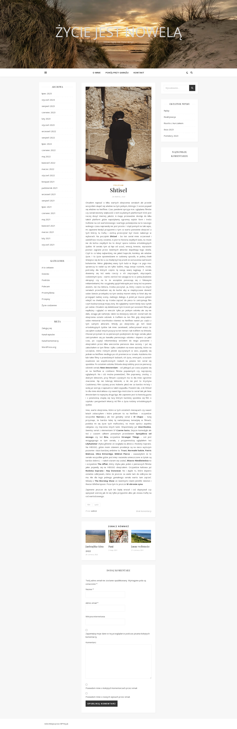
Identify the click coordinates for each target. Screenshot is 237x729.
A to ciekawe (48, 267)
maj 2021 (46, 219)
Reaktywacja (170, 117)
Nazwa (90, 589)
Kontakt (139, 72)
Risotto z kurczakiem (173, 123)
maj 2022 (46, 156)
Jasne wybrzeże (140, 546)
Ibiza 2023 (169, 129)
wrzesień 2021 (49, 194)
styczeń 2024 (48, 99)
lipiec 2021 (47, 206)
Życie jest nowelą (118, 32)
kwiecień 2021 (48, 225)
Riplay (166, 110)
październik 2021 (50, 188)
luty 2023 (46, 118)
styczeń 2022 (48, 175)
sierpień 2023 (48, 106)
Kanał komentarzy (50, 340)
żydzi (96, 505)
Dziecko (45, 273)
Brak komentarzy (143, 511)
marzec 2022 (48, 169)
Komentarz (91, 642)
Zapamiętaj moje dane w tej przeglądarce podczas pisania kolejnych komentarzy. (118, 635)
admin (94, 511)
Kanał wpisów (48, 334)
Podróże (46, 280)
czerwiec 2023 (49, 112)
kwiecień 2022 (48, 162)
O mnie (97, 72)
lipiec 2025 (47, 93)
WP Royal (64, 724)
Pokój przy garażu (117, 72)
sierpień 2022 (48, 137)
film (88, 505)
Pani (111, 546)
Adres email (92, 603)
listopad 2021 (48, 181)
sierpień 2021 (48, 200)
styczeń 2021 (48, 244)
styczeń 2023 (48, 125)
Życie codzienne (49, 305)
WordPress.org (49, 347)
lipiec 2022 (47, 144)
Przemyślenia (48, 292)
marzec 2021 (48, 232)
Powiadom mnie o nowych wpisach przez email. (108, 696)
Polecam (46, 286)
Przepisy (46, 299)
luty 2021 (46, 238)
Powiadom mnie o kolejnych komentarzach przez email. (111, 688)
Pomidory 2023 (171, 135)
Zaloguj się (47, 328)
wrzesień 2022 (49, 131)
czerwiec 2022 (49, 150)
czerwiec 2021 (49, 213)
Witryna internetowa (95, 616)
